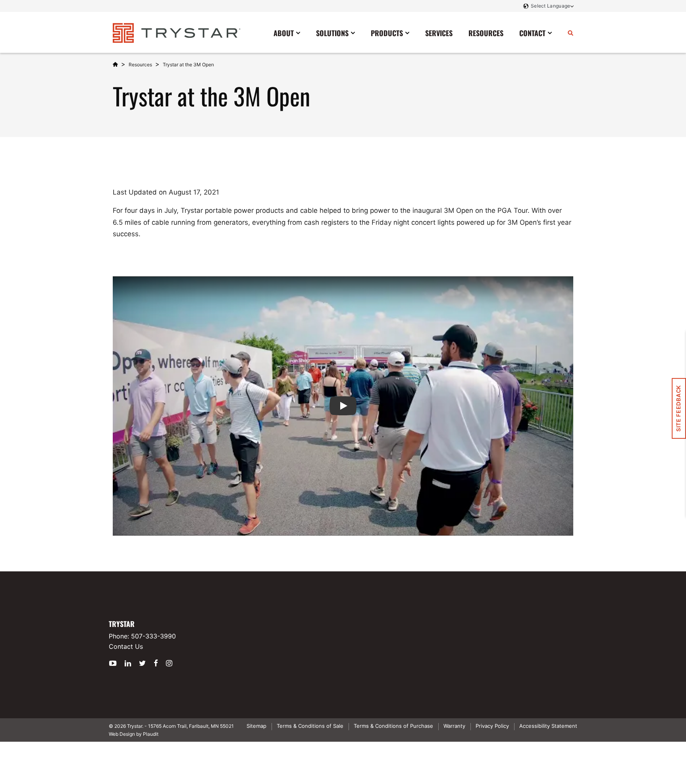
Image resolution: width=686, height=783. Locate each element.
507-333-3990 (153, 636)
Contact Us (126, 646)
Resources (140, 65)
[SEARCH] (570, 32)
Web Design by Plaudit (133, 734)
